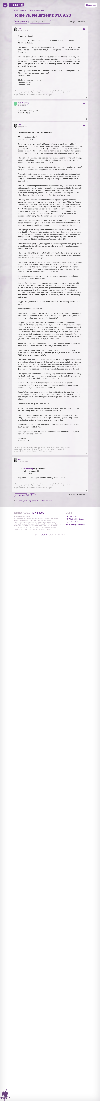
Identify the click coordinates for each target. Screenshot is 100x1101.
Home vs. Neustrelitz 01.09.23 (42, 15)
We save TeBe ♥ (42, 535)
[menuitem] (90, 5)
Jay (19, 28)
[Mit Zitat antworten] (83, 29)
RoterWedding (23, 103)
